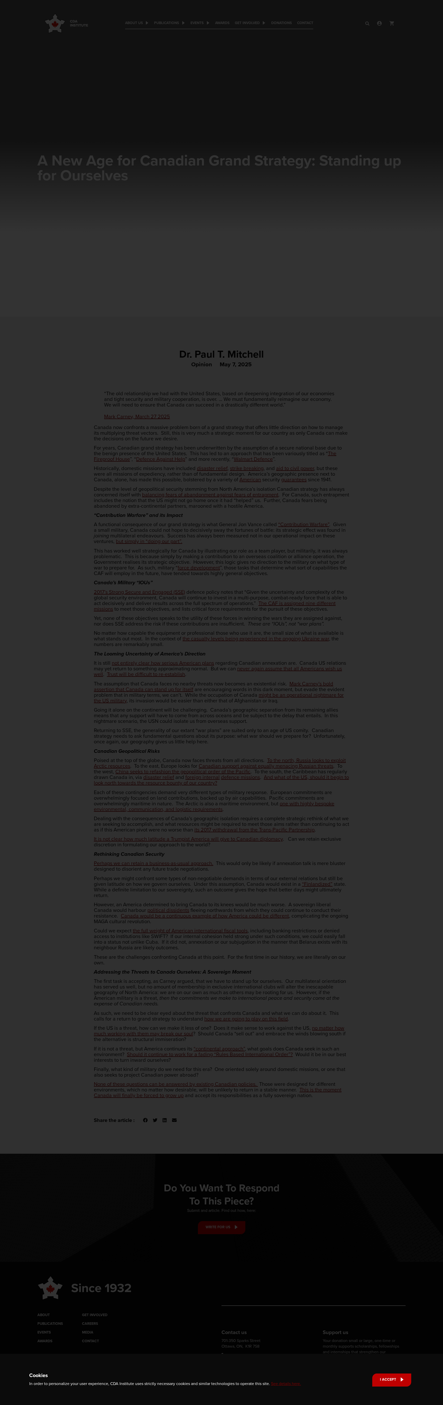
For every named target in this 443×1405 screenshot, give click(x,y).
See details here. (286, 1384)
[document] (221, 702)
